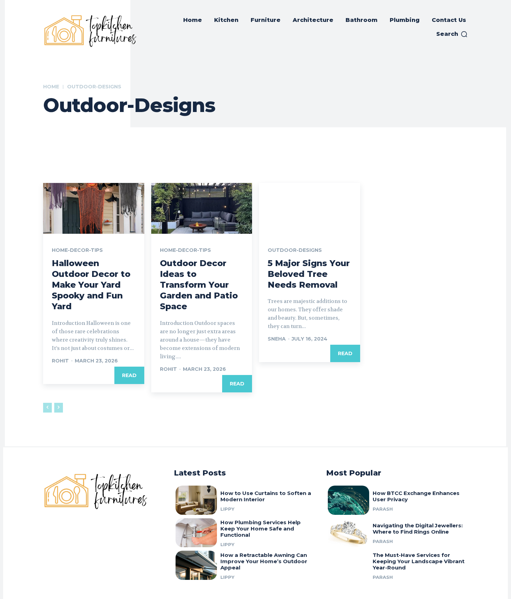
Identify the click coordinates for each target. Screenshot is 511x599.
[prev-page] (47, 408)
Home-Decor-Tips (77, 250)
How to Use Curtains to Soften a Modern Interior (265, 496)
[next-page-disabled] (58, 408)
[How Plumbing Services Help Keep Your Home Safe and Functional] (196, 533)
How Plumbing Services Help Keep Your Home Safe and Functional (260, 528)
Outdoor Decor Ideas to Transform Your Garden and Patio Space (199, 285)
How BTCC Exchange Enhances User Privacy (416, 496)
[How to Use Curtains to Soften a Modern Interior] (196, 500)
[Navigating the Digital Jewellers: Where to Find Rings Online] (348, 533)
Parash (383, 509)
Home (51, 86)
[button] (452, 34)
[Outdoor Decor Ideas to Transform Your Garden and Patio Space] (201, 208)
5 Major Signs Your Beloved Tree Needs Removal (309, 274)
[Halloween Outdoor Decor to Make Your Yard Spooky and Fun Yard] (93, 208)
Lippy (227, 509)
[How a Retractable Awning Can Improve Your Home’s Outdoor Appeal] (196, 565)
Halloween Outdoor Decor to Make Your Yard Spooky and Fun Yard (91, 285)
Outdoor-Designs (295, 250)
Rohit (60, 361)
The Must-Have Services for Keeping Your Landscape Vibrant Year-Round (418, 561)
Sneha (277, 339)
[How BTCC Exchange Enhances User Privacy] (348, 500)
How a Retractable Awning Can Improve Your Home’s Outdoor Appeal (263, 561)
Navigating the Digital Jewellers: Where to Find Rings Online (418, 528)
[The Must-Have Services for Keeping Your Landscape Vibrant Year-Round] (348, 565)
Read (129, 375)
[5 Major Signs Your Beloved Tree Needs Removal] (309, 208)
